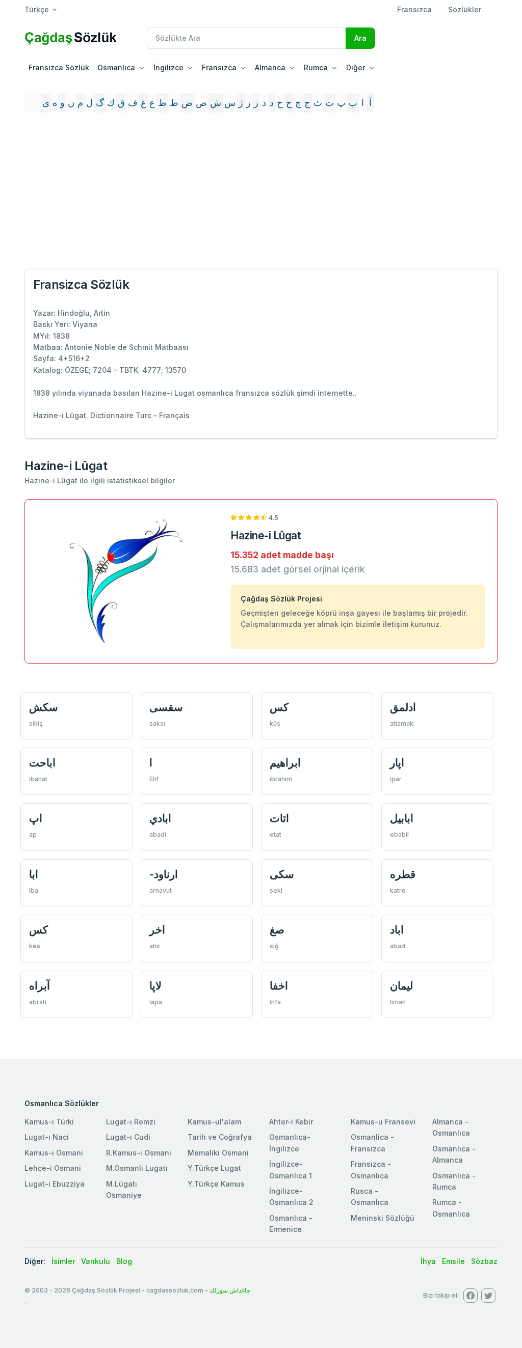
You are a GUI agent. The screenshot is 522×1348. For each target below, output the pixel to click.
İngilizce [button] (168, 67)
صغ (277, 929)
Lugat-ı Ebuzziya (54, 1183)
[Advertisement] (261, 195)
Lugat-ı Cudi (128, 1137)
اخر (157, 929)
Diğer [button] (355, 67)
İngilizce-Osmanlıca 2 (291, 1196)
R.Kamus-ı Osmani (138, 1152)
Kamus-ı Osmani (53, 1152)
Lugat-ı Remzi (130, 1121)
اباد (397, 929)
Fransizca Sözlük (59, 67)
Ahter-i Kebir (291, 1121)
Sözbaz (484, 1261)
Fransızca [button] (219, 67)
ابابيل (401, 818)
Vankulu (95, 1261)
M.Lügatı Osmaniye (124, 1189)
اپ (35, 818)
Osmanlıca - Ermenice (290, 1223)
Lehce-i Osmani (52, 1168)
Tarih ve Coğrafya (220, 1137)
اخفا (279, 985)
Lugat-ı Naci (46, 1137)
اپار (397, 762)
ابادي (160, 818)
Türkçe (36, 9)
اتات (279, 818)
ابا (33, 874)
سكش (43, 707)
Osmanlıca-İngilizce (289, 1142)
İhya (428, 1261)
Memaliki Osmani (218, 1152)
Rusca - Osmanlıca (369, 1196)
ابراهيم (285, 762)
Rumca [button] (316, 67)
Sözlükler (464, 9)
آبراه (39, 985)
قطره (402, 874)
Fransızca (414, 9)
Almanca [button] (270, 67)
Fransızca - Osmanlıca (371, 1169)
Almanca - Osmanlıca (451, 1127)
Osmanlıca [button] (116, 67)
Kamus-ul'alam (214, 1121)
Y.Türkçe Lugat (214, 1168)
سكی (282, 874)
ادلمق (403, 707)
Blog (124, 1261)
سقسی (166, 707)
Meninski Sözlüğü (382, 1218)
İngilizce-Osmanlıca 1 (290, 1169)
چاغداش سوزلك (230, 1290)
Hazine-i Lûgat (265, 535)
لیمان (401, 985)
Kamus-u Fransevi (383, 1121)
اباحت (42, 762)
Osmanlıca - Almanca (454, 1154)
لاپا (155, 985)
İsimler (63, 1261)
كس (279, 707)
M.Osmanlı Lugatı (137, 1168)
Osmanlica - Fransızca (372, 1142)
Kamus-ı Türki (49, 1121)
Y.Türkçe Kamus (216, 1183)
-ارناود (163, 874)
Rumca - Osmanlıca (451, 1208)
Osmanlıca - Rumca (454, 1181)
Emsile (453, 1261)
